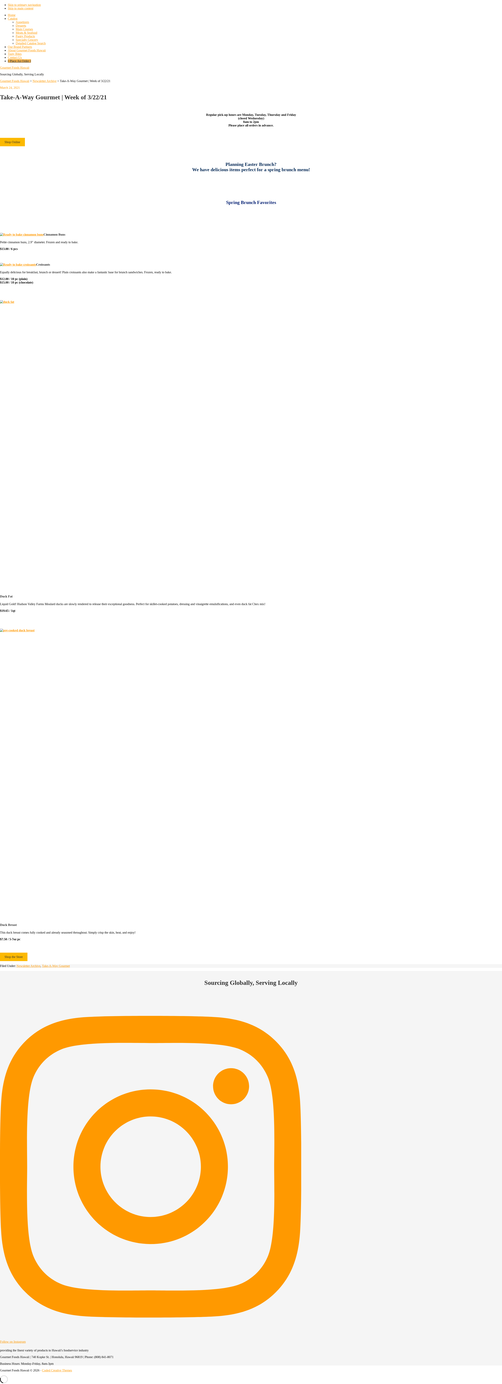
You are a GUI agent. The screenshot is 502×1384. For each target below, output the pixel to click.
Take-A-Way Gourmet (56, 966)
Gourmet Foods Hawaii (14, 67)
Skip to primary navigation (24, 4)
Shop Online (12, 142)
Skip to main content (20, 8)
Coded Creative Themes (57, 1370)
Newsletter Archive (28, 966)
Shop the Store (14, 957)
